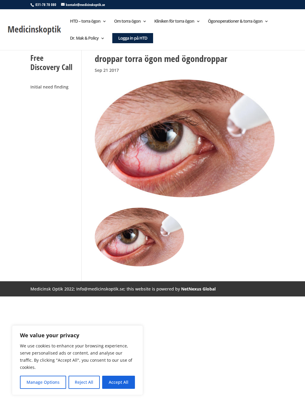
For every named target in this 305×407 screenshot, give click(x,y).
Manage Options (43, 382)
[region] (77, 360)
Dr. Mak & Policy (84, 38)
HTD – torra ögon (85, 21)
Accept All (118, 382)
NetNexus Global (198, 289)
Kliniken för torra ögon (174, 21)
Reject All (84, 382)
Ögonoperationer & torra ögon (235, 21)
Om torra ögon (127, 21)
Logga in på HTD (132, 38)
